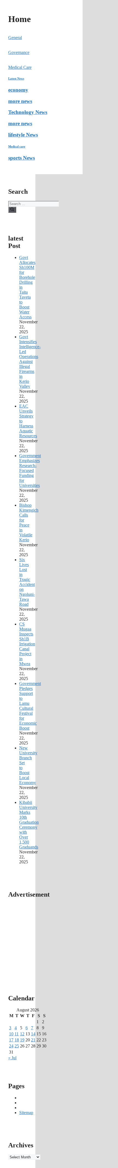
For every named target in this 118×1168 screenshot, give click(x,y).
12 (22, 1033)
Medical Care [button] (20, 67)
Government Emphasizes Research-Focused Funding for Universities (30, 470)
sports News (21, 158)
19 (22, 1040)
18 (17, 1040)
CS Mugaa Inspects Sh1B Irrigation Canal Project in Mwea (27, 644)
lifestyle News (23, 135)
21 (33, 1040)
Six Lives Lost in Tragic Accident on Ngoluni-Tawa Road (27, 582)
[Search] (12, 210)
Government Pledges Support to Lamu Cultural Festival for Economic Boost (30, 705)
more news (20, 101)
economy (18, 90)
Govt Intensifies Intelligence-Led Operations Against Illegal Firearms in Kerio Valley (30, 361)
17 (11, 1040)
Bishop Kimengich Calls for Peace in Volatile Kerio (28, 522)
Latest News (16, 78)
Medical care (16, 146)
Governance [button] (18, 52)
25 (17, 1046)
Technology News (27, 112)
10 (11, 1033)
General (15, 37)
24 (11, 1046)
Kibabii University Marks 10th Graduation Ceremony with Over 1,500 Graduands (29, 824)
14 (33, 1033)
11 (17, 1033)
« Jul (12, 1057)
